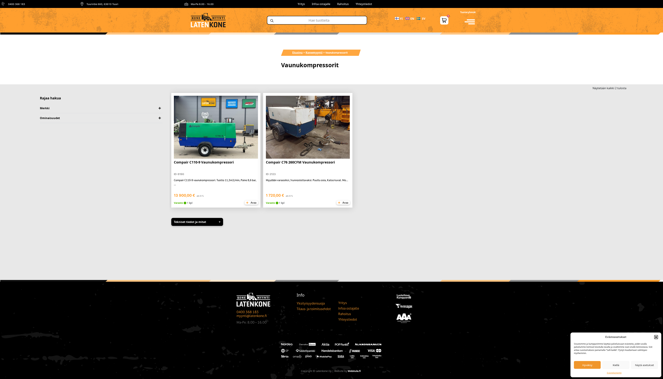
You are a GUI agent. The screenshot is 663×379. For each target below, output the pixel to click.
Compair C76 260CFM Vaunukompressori (300, 162)
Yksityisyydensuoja (311, 303)
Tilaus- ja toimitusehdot (314, 309)
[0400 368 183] (4, 4)
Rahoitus (343, 4)
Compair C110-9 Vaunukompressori (204, 162)
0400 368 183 (16, 4)
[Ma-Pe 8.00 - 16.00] (186, 4)
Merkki (45, 108)
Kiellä (616, 365)
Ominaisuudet (50, 118)
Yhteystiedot (364, 4)
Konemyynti (314, 52)
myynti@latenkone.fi (252, 316)
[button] (656, 337)
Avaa (253, 202)
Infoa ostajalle (321, 4)
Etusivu (297, 52)
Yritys (301, 4)
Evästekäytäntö (614, 372)
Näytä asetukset (644, 365)
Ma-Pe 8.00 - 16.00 (202, 4)
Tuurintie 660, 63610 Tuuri (102, 4)
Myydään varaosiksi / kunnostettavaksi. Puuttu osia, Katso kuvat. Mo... (307, 180)
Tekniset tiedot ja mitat (190, 222)
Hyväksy (587, 365)
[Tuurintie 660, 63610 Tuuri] (82, 4)
